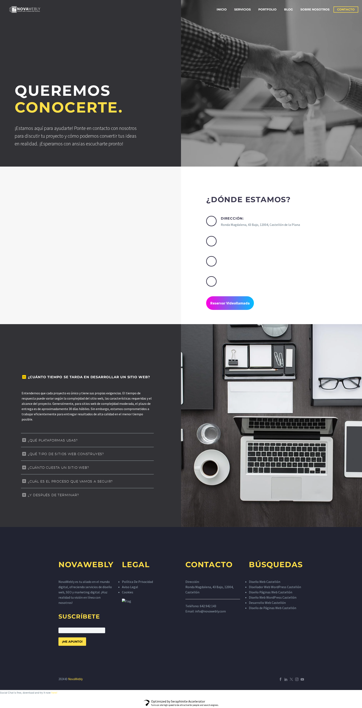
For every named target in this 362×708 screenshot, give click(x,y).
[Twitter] (291, 679)
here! (54, 692)
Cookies (127, 592)
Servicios (242, 9)
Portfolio (267, 9)
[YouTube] (302, 679)
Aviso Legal (130, 587)
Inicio (222, 9)
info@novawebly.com (210, 611)
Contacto (346, 9)
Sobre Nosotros (315, 9)
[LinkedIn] (286, 679)
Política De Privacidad (137, 582)
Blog (288, 9)
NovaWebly (75, 679)
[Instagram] (297, 679)
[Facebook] (280, 679)
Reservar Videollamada (230, 303)
